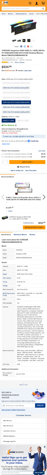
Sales (32, 136)
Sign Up (40, 405)
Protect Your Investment (11, 151)
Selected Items (28, 223)
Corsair (31, 14)
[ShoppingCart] (43, 3)
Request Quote (25, 167)
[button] (43, 197)
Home (3, 14)
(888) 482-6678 (19, 136)
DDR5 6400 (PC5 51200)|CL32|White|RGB (16, 97)
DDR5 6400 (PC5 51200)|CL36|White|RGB (16, 107)
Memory (10, 14)
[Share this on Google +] (28, 46)
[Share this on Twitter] (25, 46)
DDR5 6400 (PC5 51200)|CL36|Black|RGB (16, 102)
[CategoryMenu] (30, 3)
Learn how (27, 70)
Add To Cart (27, 162)
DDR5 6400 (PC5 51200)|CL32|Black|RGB (16, 93)
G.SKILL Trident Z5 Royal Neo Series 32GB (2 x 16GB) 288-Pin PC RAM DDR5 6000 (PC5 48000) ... (23, 199)
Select (10, 211)
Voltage (5, 285)
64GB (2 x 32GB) (23, 120)
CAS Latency (7, 278)
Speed (5, 274)
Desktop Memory (21, 14)
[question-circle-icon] (16, 125)
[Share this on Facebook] (21, 46)
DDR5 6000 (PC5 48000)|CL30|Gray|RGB (16, 88)
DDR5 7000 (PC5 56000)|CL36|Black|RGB (16, 112)
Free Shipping (9, 125)
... (33, 40)
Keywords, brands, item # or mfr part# (15, 9)
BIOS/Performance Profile (9, 294)
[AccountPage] (36, 3)
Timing (5, 282)
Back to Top (24, 385)
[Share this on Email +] (31, 46)
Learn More (41, 151)
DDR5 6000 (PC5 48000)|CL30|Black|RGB (16, 83)
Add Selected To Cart (34, 227)
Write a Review (19, 62)
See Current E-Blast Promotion (13, 410)
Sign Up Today (39, 473)
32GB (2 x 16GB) (8, 120)
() (11, 62)
